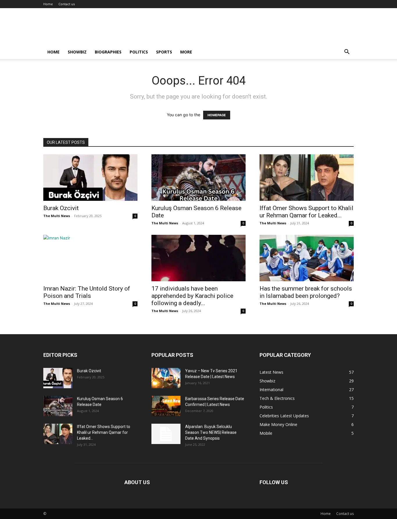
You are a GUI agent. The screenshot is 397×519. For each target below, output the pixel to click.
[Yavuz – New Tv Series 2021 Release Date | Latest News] (165, 378)
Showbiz (77, 52)
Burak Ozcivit (61, 208)
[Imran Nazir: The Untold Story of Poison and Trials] (90, 258)
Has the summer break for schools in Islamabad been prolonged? (306, 292)
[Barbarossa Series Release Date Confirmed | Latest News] (165, 406)
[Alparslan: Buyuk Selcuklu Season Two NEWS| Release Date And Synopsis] (165, 434)
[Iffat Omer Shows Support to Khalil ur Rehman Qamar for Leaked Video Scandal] (307, 177)
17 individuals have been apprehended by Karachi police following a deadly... (192, 296)
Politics (139, 52)
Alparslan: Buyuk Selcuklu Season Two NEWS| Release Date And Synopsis (211, 432)
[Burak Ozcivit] (90, 177)
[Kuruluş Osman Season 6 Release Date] (198, 177)
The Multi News (56, 216)
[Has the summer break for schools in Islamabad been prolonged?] (307, 258)
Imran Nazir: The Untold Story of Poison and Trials (86, 292)
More (186, 52)
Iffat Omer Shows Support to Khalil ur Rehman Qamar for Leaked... (306, 212)
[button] (347, 52)
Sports (164, 52)
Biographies (108, 52)
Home (48, 4)
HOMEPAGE (217, 115)
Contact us (66, 4)
